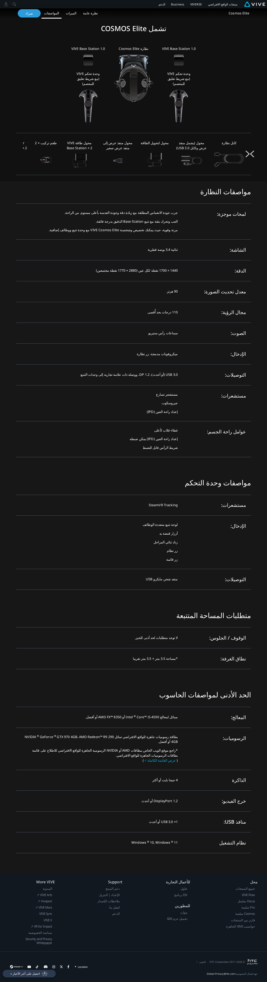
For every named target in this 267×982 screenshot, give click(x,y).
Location (83, 967)
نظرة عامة (90, 13)
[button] (29, 973)
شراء (29, 13)
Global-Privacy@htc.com (221, 974)
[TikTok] (37, 966)
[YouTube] (29, 966)
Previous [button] (252, 154)
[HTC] (252, 962)
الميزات (71, 13)
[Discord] (45, 966)
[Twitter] (61, 966)
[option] (229, 154)
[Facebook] (68, 966)
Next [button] (247, 154)
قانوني (202, 962)
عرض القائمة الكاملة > (160, 760)
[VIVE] (254, 4)
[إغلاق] (14, 4)
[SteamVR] (16, 966)
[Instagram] (53, 966)
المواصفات (51, 13)
